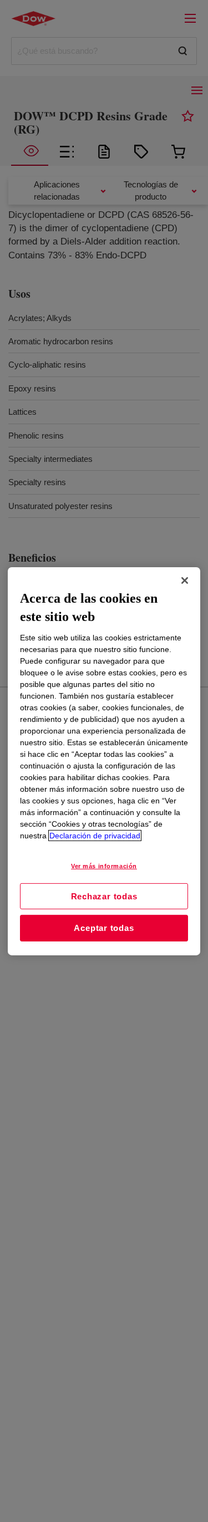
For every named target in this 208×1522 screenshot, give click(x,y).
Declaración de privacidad (94, 835)
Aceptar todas (104, 928)
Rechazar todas (104, 895)
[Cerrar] (185, 580)
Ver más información (104, 866)
